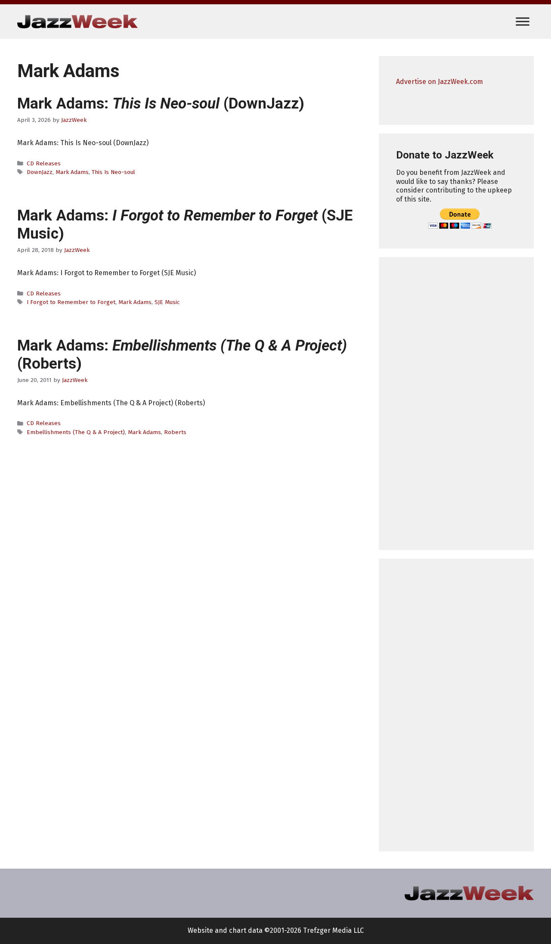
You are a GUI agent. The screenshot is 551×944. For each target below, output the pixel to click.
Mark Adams (72, 172)
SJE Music (167, 302)
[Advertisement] (456, 403)
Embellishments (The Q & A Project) (76, 432)
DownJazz (40, 172)
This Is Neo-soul (113, 172)
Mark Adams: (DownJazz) (160, 103)
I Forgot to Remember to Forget (71, 302)
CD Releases (44, 163)
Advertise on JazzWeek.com (439, 82)
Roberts (175, 432)
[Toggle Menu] (522, 21)
